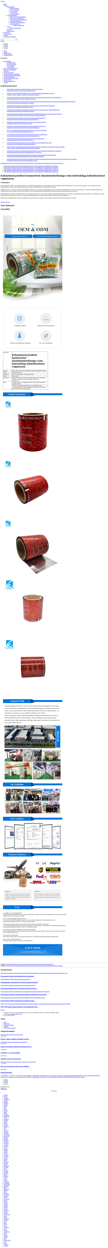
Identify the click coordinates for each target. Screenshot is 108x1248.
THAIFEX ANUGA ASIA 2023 (11, 1059)
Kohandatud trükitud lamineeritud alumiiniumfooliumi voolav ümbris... (24, 152)
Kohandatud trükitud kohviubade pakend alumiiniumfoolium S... (23, 119)
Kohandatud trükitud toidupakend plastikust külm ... (18, 1001)
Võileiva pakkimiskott (18, 25)
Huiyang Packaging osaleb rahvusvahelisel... (15, 1066)
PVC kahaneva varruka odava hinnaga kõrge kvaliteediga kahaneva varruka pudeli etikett (71, 1075)
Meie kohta (6, 32)
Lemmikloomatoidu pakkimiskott (18, 19)
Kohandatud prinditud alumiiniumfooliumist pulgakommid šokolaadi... (24, 994)
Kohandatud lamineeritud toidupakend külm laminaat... (19, 988)
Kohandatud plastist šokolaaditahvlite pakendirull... (18, 976)
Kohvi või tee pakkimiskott (17, 18)
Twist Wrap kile (14, 11)
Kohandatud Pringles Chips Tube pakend (74, 1077)
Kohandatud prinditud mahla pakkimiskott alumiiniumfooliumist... (23, 127)
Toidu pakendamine (12, 15)
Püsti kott (9, 29)
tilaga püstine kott (43, 1075)
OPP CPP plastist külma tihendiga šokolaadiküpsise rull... (19, 1007)
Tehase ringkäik (8, 34)
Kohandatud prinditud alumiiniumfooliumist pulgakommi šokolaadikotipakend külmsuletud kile (29, 964)
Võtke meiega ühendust (10, 36)
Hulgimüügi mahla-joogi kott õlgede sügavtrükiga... (20, 123)
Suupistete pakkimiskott (16, 21)
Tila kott (9, 26)
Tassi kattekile (13, 12)
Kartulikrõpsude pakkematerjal (39, 1077)
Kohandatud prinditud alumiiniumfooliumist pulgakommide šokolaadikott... (26, 156)
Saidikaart (29, 1075)
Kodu (5, 4)
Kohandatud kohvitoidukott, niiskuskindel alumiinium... (21, 111)
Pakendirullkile (10, 7)
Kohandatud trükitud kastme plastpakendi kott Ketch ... (20, 140)
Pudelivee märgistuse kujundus (55, 1077)
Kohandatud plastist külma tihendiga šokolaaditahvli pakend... (22, 160)
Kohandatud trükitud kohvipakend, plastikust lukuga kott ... (22, 99)
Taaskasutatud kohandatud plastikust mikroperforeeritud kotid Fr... (23, 136)
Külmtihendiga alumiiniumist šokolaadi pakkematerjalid (19, 982)
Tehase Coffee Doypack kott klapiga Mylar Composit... (21, 103)
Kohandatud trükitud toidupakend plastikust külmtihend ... (21, 144)
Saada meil (3, 1088)
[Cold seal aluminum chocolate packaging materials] (15, 979)
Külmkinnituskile (14, 8)
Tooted (5, 5)
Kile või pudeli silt (14, 9)
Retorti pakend (10, 31)
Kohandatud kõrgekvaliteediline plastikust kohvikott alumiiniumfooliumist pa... (26, 115)
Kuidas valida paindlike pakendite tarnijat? (15, 1039)
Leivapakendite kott (15, 24)
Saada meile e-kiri (5, 202)
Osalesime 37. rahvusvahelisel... (11, 1053)
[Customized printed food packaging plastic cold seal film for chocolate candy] (23, 997)
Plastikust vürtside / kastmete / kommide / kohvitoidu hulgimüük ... (23, 94)
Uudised (6, 35)
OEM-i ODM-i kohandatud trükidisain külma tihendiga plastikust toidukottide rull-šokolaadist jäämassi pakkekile (34, 965)
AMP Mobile (36, 1075)
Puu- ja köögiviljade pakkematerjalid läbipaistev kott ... (20, 131)
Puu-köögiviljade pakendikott (17, 22)
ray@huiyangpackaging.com (14, 1014)
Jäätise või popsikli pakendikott (18, 16)
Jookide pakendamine (15, 28)
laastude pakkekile (14, 14)
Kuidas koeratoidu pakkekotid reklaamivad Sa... (16, 1046)
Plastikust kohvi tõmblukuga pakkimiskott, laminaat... (20, 107)
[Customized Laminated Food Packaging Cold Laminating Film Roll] (18, 985)
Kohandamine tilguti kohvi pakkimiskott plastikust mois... (21, 90)
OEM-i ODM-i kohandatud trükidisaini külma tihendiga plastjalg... (23, 148)
